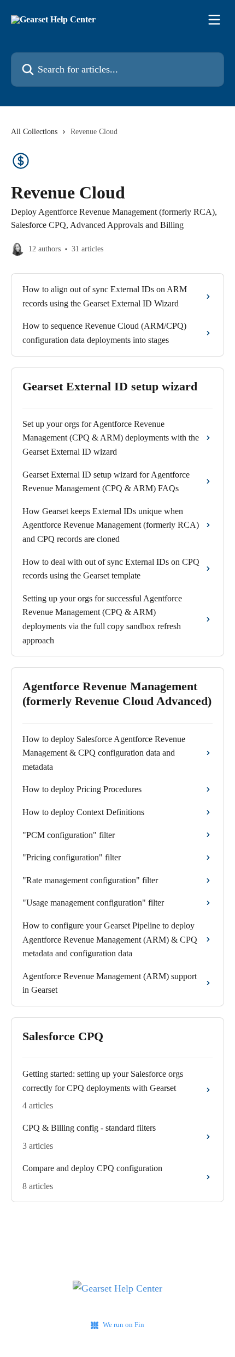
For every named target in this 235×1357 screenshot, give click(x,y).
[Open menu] (214, 19)
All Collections (34, 132)
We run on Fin (123, 1324)
